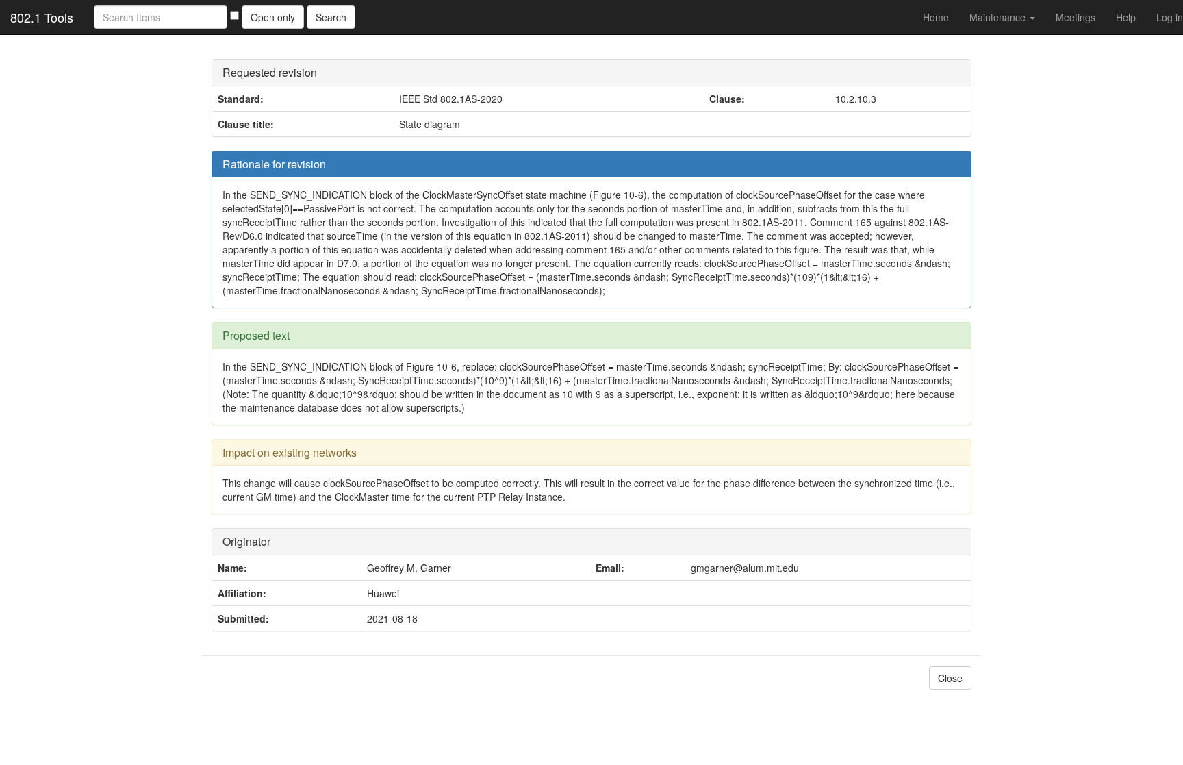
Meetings (1075, 17)
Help (1126, 17)
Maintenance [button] (998, 17)
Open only (273, 17)
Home (936, 17)
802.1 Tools (41, 17)
